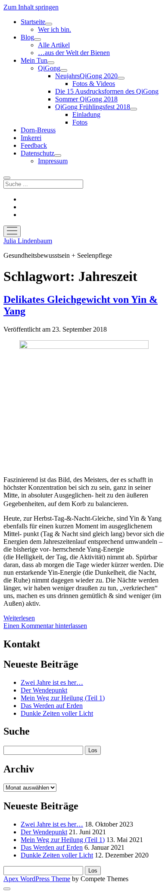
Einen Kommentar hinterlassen (45, 625)
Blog (27, 37)
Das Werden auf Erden (52, 705)
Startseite (33, 21)
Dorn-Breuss (38, 130)
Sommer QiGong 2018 (86, 99)
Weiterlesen (19, 618)
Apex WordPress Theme (36, 878)
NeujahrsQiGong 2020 (86, 75)
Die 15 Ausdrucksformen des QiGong (107, 91)
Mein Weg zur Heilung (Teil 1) (63, 698)
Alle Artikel (54, 45)
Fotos (79, 122)
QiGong (49, 68)
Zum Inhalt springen (31, 7)
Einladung (86, 114)
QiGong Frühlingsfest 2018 (92, 106)
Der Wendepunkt (44, 690)
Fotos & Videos (93, 83)
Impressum (53, 161)
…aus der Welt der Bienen (74, 52)
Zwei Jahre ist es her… (52, 682)
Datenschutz (37, 153)
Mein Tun (34, 60)
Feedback (34, 145)
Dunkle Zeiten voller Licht (57, 713)
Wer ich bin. (54, 29)
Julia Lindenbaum (27, 240)
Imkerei (31, 137)
